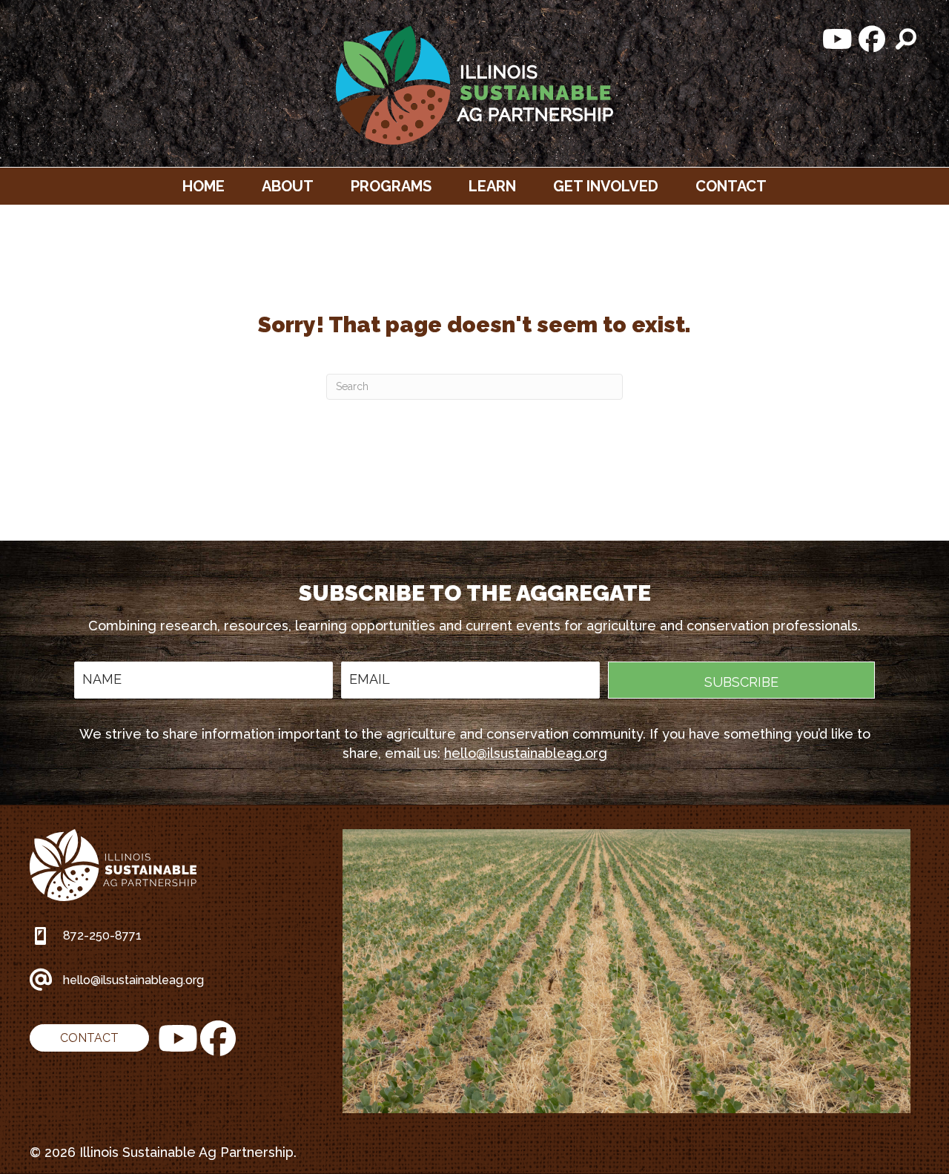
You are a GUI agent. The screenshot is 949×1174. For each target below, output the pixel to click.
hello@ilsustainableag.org (525, 753)
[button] (837, 39)
